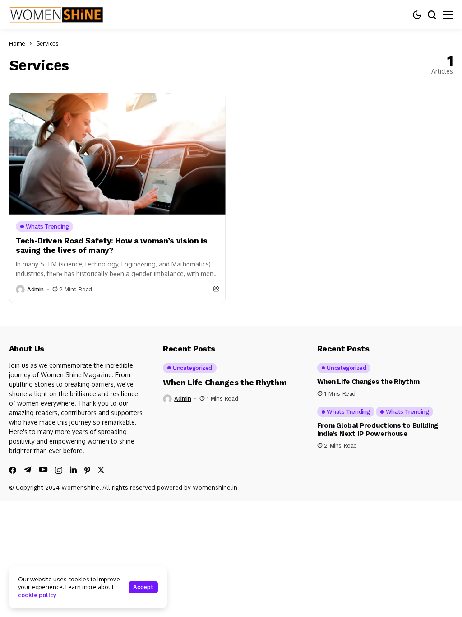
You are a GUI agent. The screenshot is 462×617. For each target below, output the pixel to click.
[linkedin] (73, 470)
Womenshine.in (215, 487)
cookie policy (37, 594)
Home (17, 43)
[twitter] (101, 470)
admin (35, 289)
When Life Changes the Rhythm (224, 382)
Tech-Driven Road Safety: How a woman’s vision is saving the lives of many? (112, 245)
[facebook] (12, 470)
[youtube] (43, 470)
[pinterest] (87, 470)
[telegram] (28, 470)
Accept (143, 587)
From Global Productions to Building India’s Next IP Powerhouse (378, 429)
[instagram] (58, 470)
